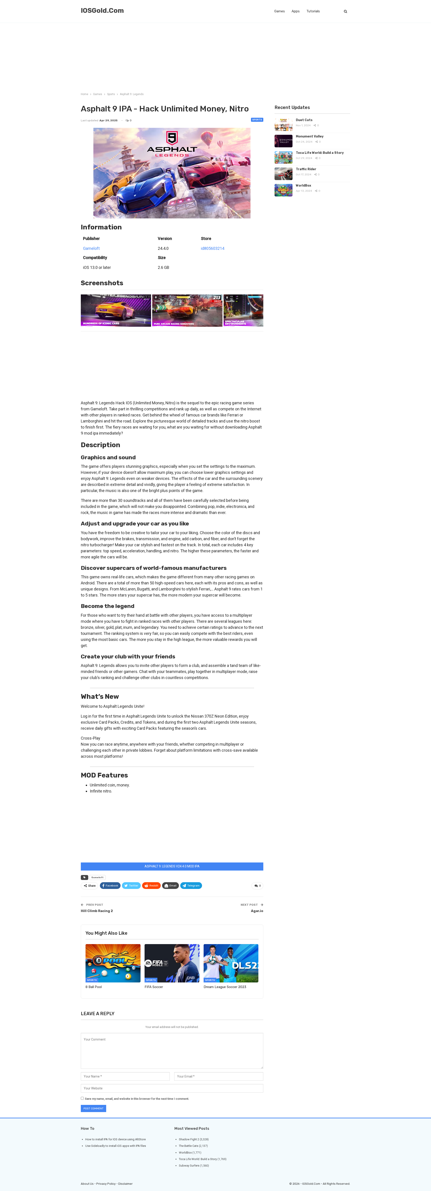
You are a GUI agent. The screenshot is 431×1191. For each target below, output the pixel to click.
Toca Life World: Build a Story (320, 153)
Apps (296, 11)
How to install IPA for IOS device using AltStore (115, 1139)
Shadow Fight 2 (189, 1139)
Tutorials (313, 11)
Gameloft (91, 248)
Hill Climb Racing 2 (97, 911)
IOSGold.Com (102, 11)
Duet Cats (304, 120)
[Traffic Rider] (283, 174)
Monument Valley (309, 136)
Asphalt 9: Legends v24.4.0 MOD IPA (172, 866)
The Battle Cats (188, 1145)
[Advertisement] (215, 56)
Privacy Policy (106, 1183)
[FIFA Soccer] (172, 963)
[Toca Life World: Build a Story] (283, 157)
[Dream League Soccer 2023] (231, 963)
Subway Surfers (189, 1165)
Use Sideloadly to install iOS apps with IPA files (115, 1145)
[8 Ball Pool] (113, 963)
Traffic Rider (306, 169)
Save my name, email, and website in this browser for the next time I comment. (137, 1098)
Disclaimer (125, 1183)
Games (279, 11)
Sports (257, 119)
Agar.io (257, 911)
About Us (87, 1183)
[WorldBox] (283, 190)
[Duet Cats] (283, 124)
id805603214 (212, 248)
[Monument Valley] (283, 141)
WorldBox (303, 185)
